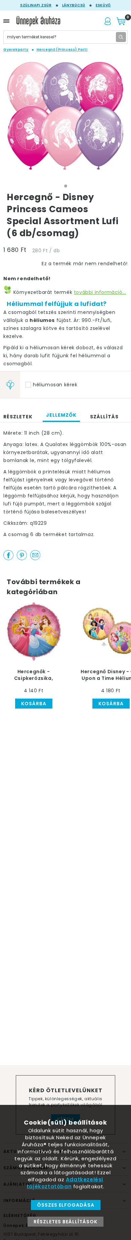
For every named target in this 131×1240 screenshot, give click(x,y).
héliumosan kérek (55, 385)
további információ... (100, 292)
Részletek (18, 416)
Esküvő (103, 5)
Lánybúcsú (73, 5)
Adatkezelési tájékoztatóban (65, 1183)
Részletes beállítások (65, 1221)
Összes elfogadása (65, 1205)
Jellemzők (61, 415)
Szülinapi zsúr (36, 5)
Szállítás (104, 416)
